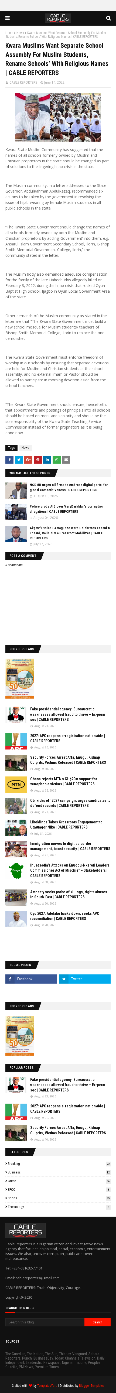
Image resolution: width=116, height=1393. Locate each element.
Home (9, 33)
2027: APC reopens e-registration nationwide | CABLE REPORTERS (67, 738)
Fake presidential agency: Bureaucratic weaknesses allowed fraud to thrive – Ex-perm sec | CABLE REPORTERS (67, 714)
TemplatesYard (47, 1386)
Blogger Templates (91, 1386)
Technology (58, 1207)
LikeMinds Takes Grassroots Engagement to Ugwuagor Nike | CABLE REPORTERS (66, 825)
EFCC (58, 1189)
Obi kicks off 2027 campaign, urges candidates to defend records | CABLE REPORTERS (70, 803)
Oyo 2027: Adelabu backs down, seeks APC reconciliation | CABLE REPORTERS (64, 916)
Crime (59, 1181)
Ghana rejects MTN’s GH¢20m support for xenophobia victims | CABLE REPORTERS (63, 781)
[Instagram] (31, 990)
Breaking (59, 1164)
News (20, 33)
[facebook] (31, 979)
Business (59, 1172)
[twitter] (85, 979)
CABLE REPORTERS (23, 82)
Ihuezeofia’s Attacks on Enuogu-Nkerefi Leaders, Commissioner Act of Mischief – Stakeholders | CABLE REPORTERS (70, 870)
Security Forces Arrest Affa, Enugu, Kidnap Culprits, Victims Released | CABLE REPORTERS (68, 760)
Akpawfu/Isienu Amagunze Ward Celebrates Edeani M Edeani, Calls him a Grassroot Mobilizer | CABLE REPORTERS (70, 533)
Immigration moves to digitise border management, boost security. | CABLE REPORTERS (70, 846)
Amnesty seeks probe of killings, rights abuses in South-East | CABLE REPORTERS (68, 894)
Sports (59, 1198)
